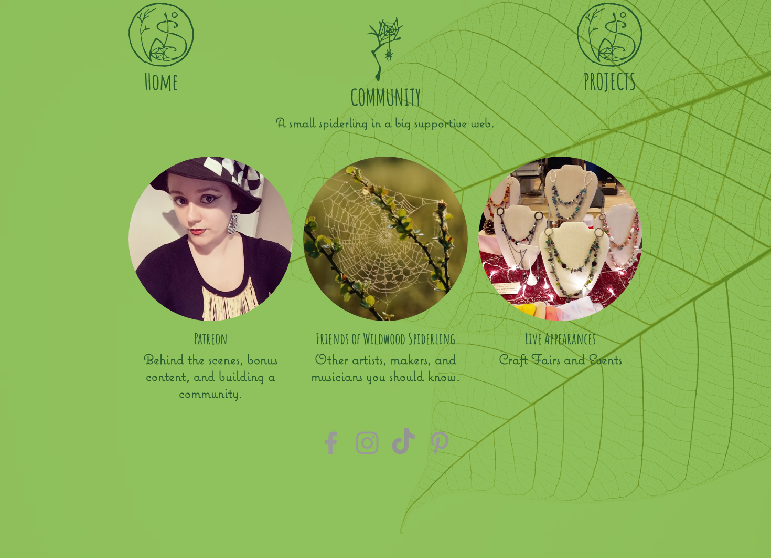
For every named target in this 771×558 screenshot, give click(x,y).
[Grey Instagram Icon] (367, 443)
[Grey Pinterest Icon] (439, 443)
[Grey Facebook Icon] (331, 443)
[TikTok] (403, 443)
